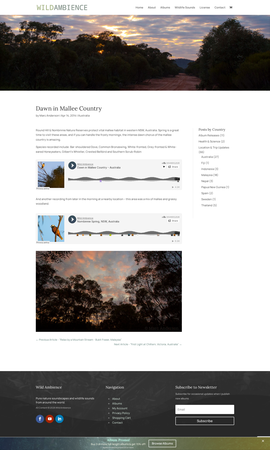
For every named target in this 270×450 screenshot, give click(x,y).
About (152, 7)
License (205, 7)
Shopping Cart (121, 418)
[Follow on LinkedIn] (59, 419)
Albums (165, 7)
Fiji (203, 163)
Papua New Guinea (213, 187)
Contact (220, 7)
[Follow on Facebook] (40, 419)
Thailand (206, 205)
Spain (204, 193)
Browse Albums (162, 443)
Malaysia (207, 175)
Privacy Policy (121, 413)
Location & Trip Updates (214, 147)
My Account (119, 408)
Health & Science (209, 141)
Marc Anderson (49, 115)
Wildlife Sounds (185, 7)
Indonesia (207, 169)
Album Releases (209, 135)
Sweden (206, 199)
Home (139, 7)
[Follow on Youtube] (50, 419)
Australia (84, 115)
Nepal (205, 181)
